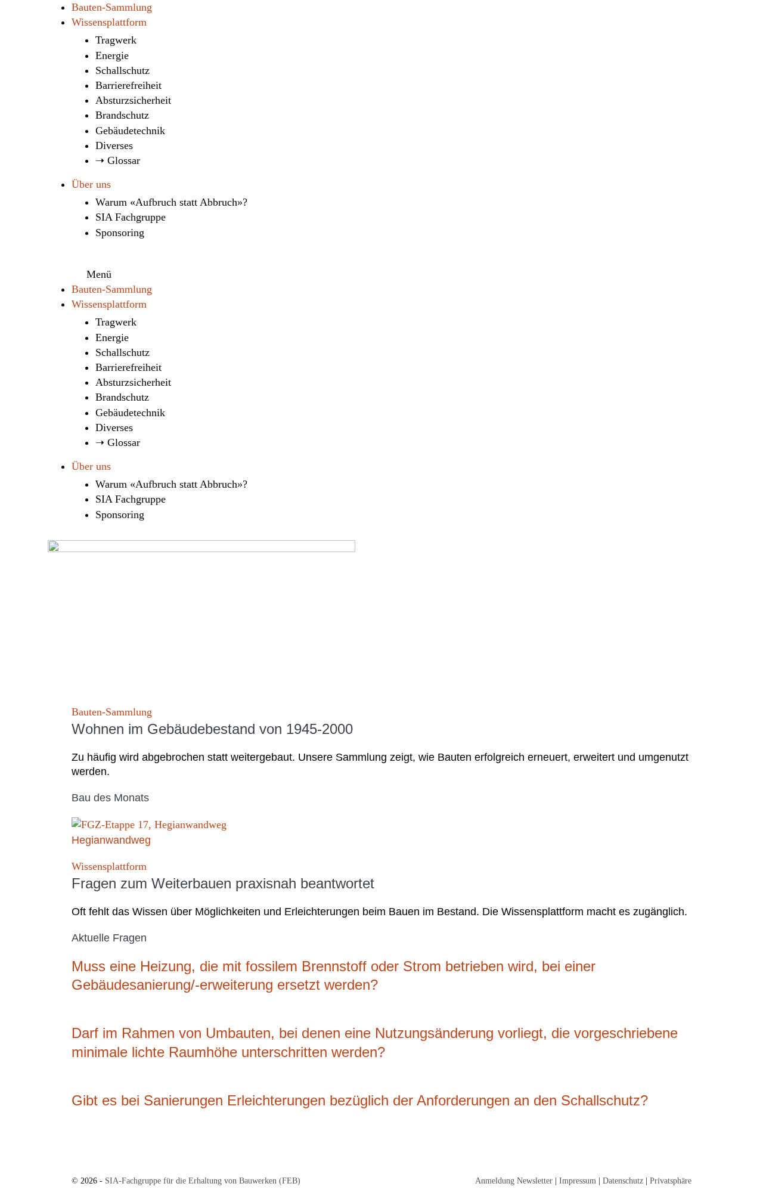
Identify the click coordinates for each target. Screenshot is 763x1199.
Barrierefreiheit (128, 85)
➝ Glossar (117, 160)
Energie (112, 55)
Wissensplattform (109, 22)
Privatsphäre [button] (670, 1180)
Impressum (577, 1180)
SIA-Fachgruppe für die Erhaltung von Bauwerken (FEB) (202, 1180)
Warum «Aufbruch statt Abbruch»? (171, 202)
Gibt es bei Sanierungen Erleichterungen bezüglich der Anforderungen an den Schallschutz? (360, 1100)
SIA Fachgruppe (130, 217)
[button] (381, 270)
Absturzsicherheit (133, 100)
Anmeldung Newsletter (514, 1180)
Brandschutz (122, 115)
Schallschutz (122, 70)
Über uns (91, 184)
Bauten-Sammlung (112, 7)
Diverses (114, 145)
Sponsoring (119, 232)
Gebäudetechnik (130, 131)
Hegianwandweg (111, 840)
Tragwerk (116, 40)
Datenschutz (623, 1180)
